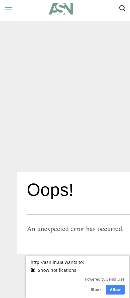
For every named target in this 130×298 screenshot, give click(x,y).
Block (96, 289)
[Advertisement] (65, 99)
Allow (115, 289)
